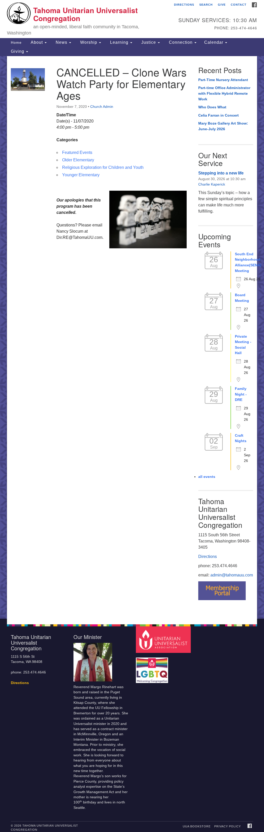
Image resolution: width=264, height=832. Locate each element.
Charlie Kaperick (211, 184)
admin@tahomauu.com (231, 575)
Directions (184, 4)
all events (206, 477)
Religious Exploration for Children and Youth (103, 167)
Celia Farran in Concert (218, 115)
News (61, 42)
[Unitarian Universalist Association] (164, 639)
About (36, 42)
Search (206, 4)
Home (16, 42)
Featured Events (77, 152)
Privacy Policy (227, 826)
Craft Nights (240, 438)
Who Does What (212, 107)
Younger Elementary (81, 175)
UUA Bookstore (197, 826)
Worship (88, 42)
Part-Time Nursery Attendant (223, 80)
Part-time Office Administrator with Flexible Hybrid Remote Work (224, 93)
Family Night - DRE (241, 394)
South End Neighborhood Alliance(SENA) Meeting (248, 262)
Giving (18, 51)
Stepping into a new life (221, 173)
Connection (181, 42)
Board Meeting (242, 298)
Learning (119, 42)
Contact (238, 4)
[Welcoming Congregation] (152, 668)
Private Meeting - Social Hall (243, 344)
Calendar (214, 42)
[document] (132, 337)
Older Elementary (78, 160)
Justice (148, 42)
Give (222, 4)
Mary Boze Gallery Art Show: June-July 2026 (223, 126)
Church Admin (101, 106)
